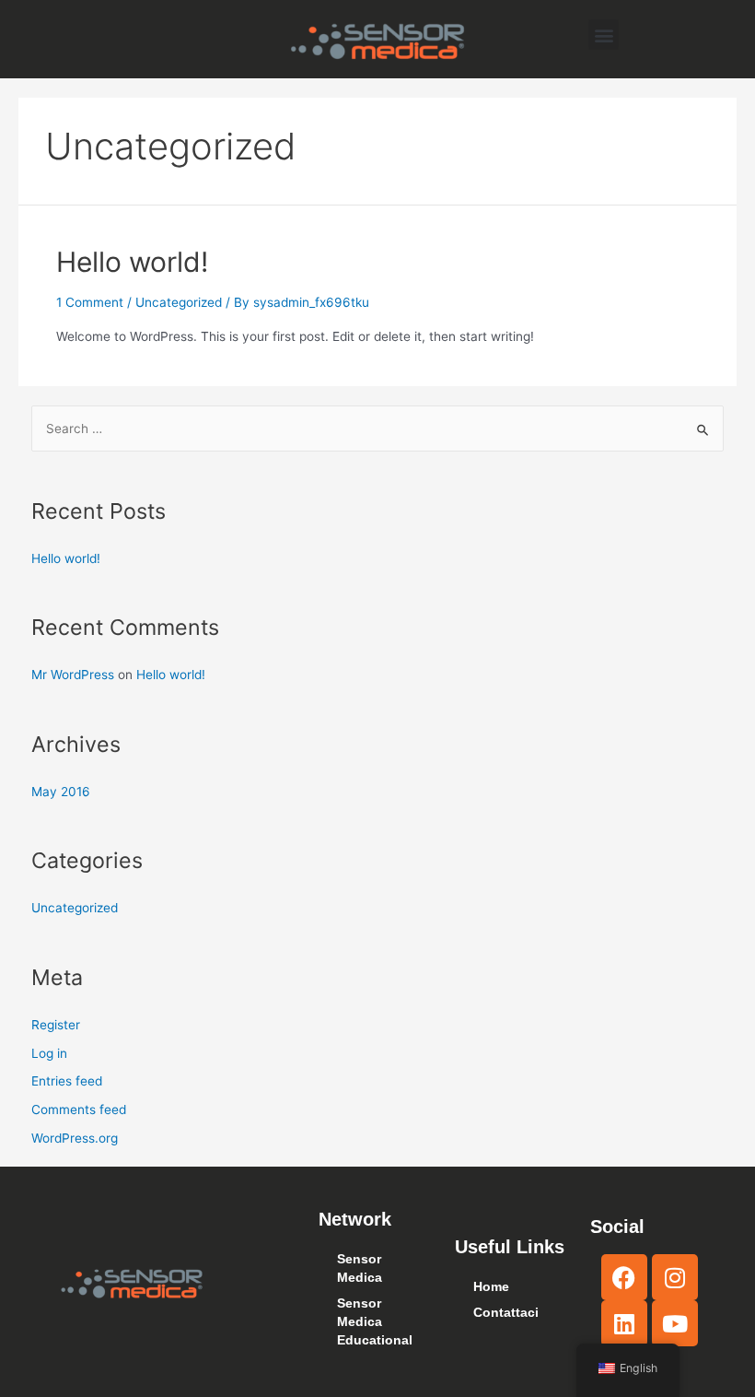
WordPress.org (74, 1138)
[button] (603, 34)
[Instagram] (675, 1277)
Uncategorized (178, 302)
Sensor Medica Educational (374, 1322)
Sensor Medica (359, 1268)
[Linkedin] (624, 1323)
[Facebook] (624, 1277)
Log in (49, 1053)
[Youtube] (675, 1323)
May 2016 (60, 791)
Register (55, 1024)
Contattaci (506, 1313)
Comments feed (78, 1109)
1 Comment (89, 302)
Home (491, 1287)
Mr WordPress (72, 674)
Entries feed (66, 1081)
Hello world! (132, 261)
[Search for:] (378, 428)
